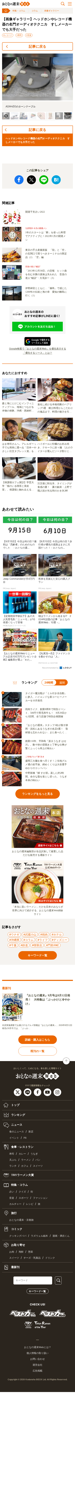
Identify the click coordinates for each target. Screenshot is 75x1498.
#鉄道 (24, 945)
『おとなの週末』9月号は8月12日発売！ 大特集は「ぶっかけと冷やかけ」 (47, 999)
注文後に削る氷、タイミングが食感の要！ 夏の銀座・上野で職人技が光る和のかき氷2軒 (55, 487)
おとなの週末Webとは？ (37, 1347)
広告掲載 (37, 1370)
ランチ (13, 1166)
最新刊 (15, 1266)
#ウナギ (14, 934)
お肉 (11, 1252)
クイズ (22, 1191)
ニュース (16, 1124)
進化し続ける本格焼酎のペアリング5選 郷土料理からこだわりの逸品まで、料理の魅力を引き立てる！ (55, 408)
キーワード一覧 (37, 1291)
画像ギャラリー (51, 11)
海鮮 (21, 1252)
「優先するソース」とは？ (37, 352)
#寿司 (19, 35)
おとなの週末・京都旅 (21, 1220)
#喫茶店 (37, 945)
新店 (30, 1131)
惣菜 (30, 1252)
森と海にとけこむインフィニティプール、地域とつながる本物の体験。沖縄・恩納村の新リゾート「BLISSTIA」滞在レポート (18, 407)
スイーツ (38, 1166)
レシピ (29, 1204)
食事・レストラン (21, 1146)
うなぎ (34, 1154)
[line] (28, 1092)
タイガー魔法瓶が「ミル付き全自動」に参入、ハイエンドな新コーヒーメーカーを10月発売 (46, 697)
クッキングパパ (17, 1236)
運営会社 (37, 1364)
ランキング (17, 1114)
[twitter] (18, 1092)
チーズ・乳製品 (32, 1258)
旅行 (13, 1213)
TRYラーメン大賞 (22, 1174)
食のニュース (16, 1131)
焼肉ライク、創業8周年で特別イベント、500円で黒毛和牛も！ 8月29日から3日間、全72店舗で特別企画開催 (46, 713)
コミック (16, 1228)
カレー (22, 1154)
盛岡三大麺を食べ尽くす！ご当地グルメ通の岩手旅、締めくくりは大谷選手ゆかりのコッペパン (46, 764)
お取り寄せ (17, 1244)
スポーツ (23, 1198)
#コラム (28, 940)
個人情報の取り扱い (37, 1353)
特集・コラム (19, 11)
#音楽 (28, 35)
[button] (14, 115)
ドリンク (50, 1258)
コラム (35, 11)
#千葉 (13, 945)
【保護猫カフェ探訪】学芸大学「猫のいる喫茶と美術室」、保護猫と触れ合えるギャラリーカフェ (18, 486)
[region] (37, 87)
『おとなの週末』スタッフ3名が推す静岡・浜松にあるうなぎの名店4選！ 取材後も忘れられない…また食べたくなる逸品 (46, 729)
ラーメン (26, 1160)
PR (25, 1138)
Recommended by (50, 668)
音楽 (11, 1198)
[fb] (38, 1092)
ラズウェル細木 (39, 1236)
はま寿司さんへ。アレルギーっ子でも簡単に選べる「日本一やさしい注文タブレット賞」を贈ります (19, 448)
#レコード (7, 35)
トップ (15, 1104)
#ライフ (43, 940)
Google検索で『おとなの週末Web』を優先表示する (37, 348)
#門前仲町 (52, 945)
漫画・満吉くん (61, 1236)
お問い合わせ (37, 1359)
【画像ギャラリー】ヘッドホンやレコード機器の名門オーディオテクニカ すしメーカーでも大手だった (37, 24)
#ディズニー (59, 940)
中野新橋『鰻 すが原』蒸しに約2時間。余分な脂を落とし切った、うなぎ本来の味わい (46, 777)
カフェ (24, 1166)
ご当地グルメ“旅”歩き (34, 757)
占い (11, 1191)
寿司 (11, 1154)
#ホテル (57, 934)
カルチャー (15, 1204)
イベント (14, 1138)
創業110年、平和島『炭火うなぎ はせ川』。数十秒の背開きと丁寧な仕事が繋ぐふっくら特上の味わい (46, 745)
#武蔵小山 (29, 934)
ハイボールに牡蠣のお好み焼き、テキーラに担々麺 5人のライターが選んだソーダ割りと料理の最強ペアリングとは (55, 448)
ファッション (40, 1198)
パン (37, 1160)
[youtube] (48, 1092)
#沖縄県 (14, 940)
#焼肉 (44, 934)
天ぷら (13, 1160)
